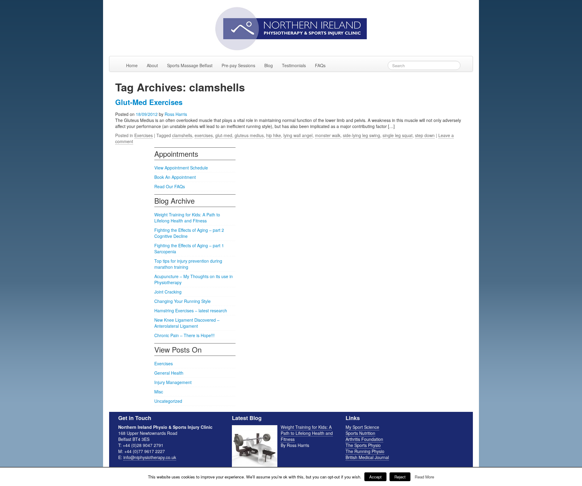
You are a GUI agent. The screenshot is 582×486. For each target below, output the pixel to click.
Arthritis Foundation (364, 439)
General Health (168, 373)
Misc (158, 392)
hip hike (273, 135)
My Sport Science (362, 427)
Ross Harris (176, 114)
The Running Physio (365, 451)
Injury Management (173, 382)
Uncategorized (168, 401)
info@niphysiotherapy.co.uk (149, 457)
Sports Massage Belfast (189, 65)
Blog (268, 65)
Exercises (143, 135)
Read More (424, 477)
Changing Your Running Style (182, 301)
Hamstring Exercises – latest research (190, 310)
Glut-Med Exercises (148, 102)
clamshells (182, 135)
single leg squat (398, 135)
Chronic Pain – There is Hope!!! (184, 335)
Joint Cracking (168, 292)
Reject (400, 477)
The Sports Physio (363, 445)
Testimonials (294, 65)
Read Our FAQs (169, 186)
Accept (375, 477)
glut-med (223, 135)
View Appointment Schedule (181, 168)
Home (132, 65)
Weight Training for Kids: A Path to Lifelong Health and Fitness (187, 218)
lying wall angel (298, 135)
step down (425, 135)
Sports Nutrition (360, 433)
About (152, 65)
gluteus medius (249, 135)
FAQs (320, 65)
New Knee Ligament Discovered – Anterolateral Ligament (186, 323)
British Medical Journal (367, 457)
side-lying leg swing (361, 135)
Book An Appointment (175, 177)
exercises (204, 135)
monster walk (327, 135)
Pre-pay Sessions (238, 65)
